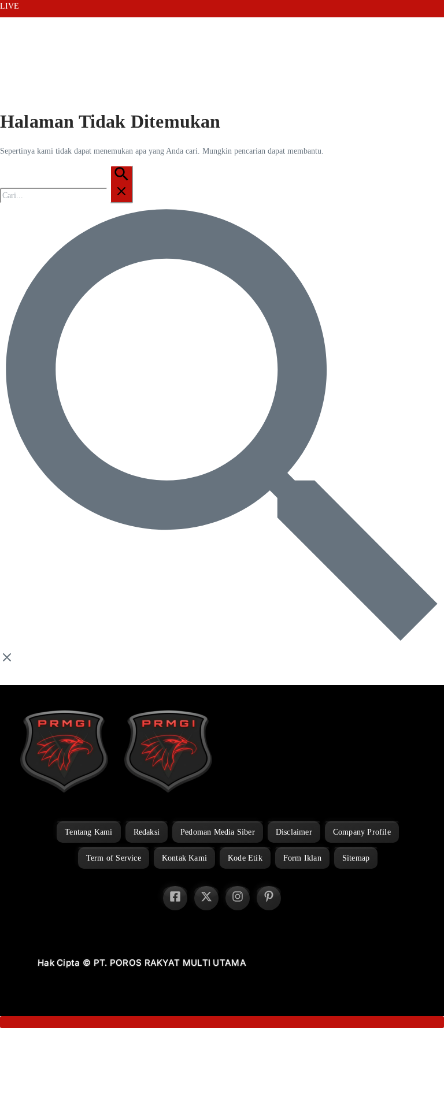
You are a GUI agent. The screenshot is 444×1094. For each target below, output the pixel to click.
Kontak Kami (184, 858)
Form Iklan (302, 858)
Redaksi (147, 832)
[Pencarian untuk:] (66, 195)
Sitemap (355, 858)
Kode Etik (245, 858)
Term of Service (113, 858)
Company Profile (362, 832)
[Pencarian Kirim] (121, 184)
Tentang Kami (88, 832)
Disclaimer (294, 832)
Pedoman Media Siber (217, 832)
